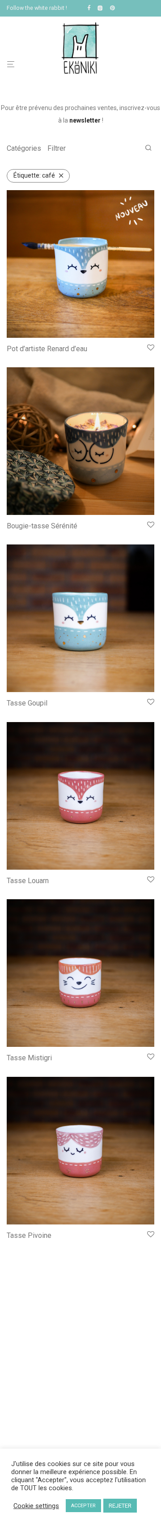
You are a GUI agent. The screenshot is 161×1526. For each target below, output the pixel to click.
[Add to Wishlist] (150, 348)
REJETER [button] (120, 1505)
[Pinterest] (113, 7)
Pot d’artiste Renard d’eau (47, 348)
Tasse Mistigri (29, 1058)
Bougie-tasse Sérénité (42, 526)
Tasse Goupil (27, 703)
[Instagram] (100, 7)
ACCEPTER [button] (83, 1506)
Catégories (24, 148)
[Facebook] (88, 7)
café (34, 175)
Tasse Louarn (28, 880)
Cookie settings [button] (36, 1506)
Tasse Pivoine (29, 1235)
